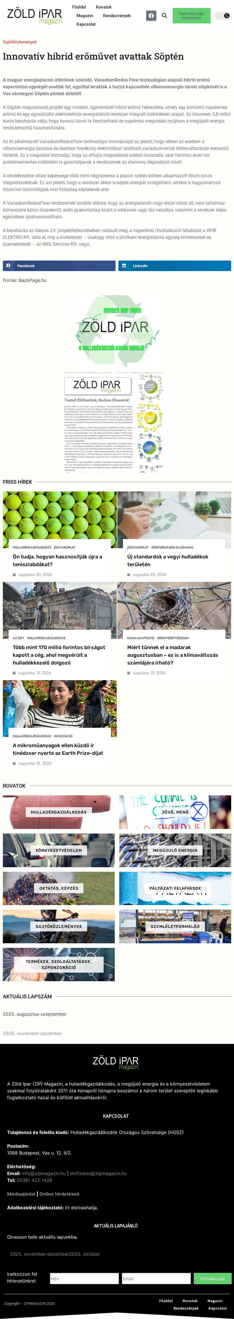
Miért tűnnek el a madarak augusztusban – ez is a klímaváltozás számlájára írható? (172, 655)
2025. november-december (32, 1033)
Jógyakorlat (64, 547)
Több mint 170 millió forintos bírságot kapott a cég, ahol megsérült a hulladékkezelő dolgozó (59, 655)
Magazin (84, 15)
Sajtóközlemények (59, 926)
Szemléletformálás (175, 926)
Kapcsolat (86, 24)
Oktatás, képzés (58, 888)
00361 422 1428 (34, 1180)
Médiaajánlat (21, 1194)
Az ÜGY (18, 638)
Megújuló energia (175, 850)
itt (67, 1207)
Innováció (63, 736)
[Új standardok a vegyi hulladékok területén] (174, 519)
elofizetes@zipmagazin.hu (98, 1173)
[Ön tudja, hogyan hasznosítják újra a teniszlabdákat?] (60, 519)
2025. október (84, 1254)
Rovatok (104, 7)
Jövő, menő (175, 812)
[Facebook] (151, 16)
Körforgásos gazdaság (172, 547)
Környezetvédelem (173, 638)
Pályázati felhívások (175, 888)
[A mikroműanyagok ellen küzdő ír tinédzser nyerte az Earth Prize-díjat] (60, 708)
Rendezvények (117, 15)
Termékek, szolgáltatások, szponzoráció (59, 964)
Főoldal (79, 7)
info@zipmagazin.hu (44, 1173)
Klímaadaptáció (140, 638)
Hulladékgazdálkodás (32, 547)
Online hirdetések (59, 1194)
